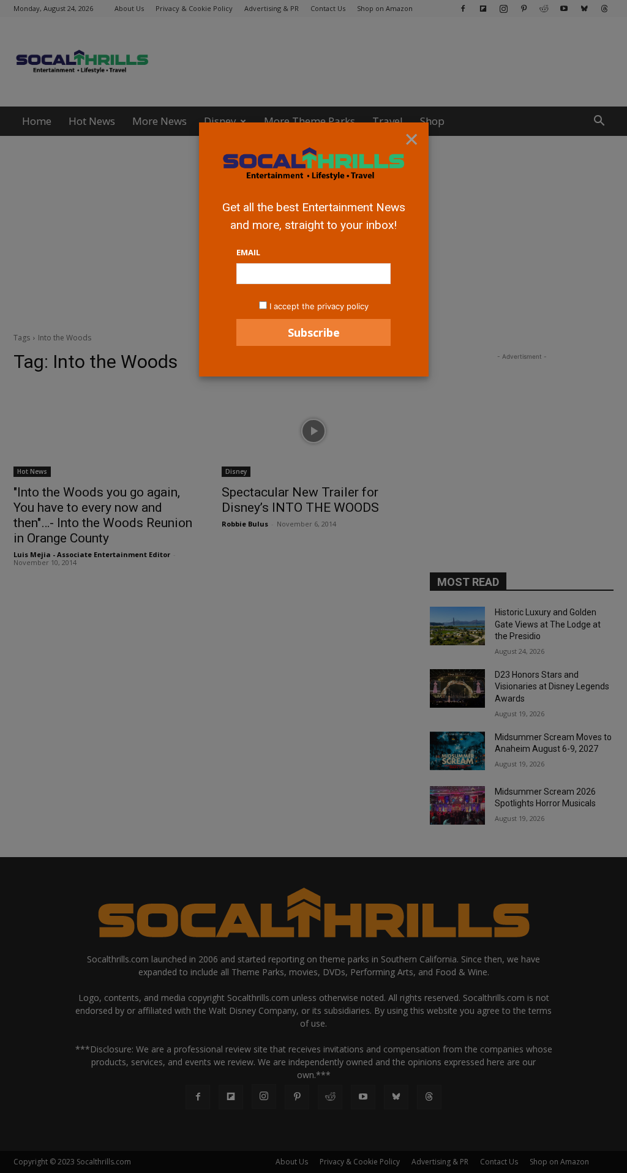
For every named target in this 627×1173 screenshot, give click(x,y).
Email (248, 252)
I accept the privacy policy (319, 306)
